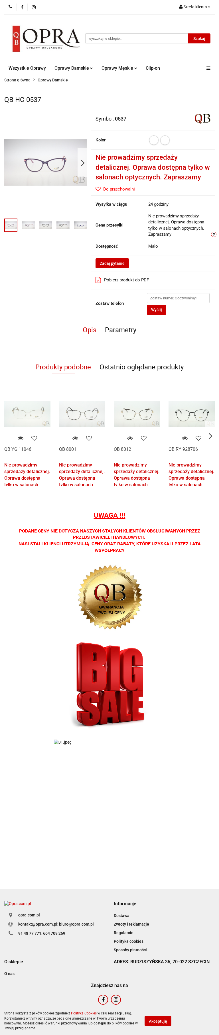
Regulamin (123, 932)
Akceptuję (158, 1021)
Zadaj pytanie (112, 263)
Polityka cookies (128, 941)
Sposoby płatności (130, 950)
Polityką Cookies (84, 1013)
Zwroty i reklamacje (131, 924)
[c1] (154, 140)
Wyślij (156, 309)
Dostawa (121, 915)
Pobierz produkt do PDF (126, 280)
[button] (125, 904)
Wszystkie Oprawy (27, 68)
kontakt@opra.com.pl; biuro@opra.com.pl (56, 924)
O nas (9, 973)
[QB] (202, 118)
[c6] (165, 140)
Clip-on (153, 68)
